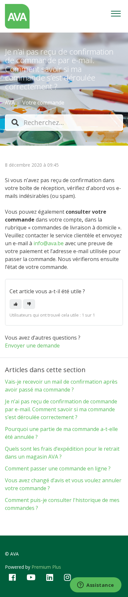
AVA (10, 102)
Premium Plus (46, 567)
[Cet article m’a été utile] (16, 304)
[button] (115, 12)
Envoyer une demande (32, 345)
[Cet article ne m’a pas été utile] (29, 304)
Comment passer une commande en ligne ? (58, 468)
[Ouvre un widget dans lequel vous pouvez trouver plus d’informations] (95, 585)
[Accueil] (17, 16)
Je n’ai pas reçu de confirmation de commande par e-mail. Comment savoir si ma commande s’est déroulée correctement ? (61, 409)
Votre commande (43, 102)
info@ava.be (48, 243)
